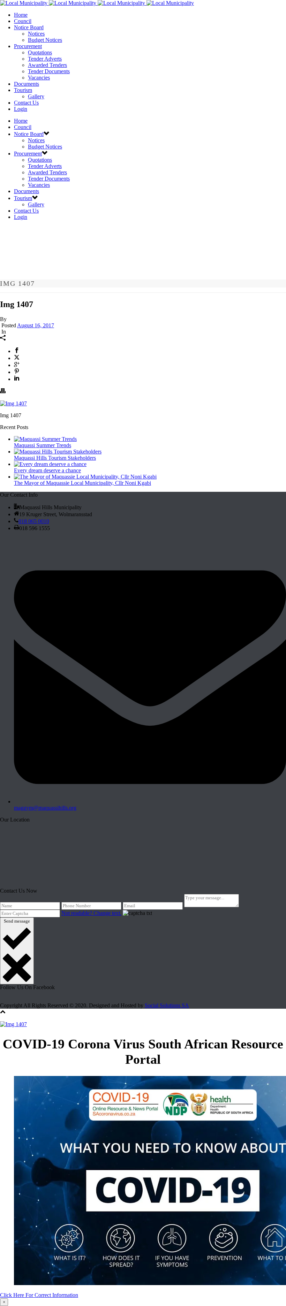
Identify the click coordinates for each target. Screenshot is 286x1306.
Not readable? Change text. (91, 913)
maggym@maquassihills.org (45, 808)
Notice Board (29, 27)
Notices (36, 34)
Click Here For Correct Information (39, 1295)
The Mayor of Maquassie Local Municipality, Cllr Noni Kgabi (82, 483)
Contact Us (26, 103)
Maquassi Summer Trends (42, 445)
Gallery (36, 96)
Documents (26, 84)
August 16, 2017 (35, 325)
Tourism (23, 90)
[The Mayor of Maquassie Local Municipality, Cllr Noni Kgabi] (85, 477)
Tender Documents (49, 71)
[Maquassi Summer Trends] (45, 439)
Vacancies (39, 78)
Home (21, 15)
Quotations (40, 52)
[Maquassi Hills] (97, 3)
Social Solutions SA (167, 1005)
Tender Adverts (45, 59)
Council (22, 21)
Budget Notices (45, 40)
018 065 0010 (33, 521)
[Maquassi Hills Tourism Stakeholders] (57, 452)
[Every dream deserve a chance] (50, 464)
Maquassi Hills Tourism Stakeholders (55, 458)
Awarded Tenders (47, 65)
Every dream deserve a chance (47, 470)
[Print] (3, 392)
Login (20, 109)
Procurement (28, 46)
